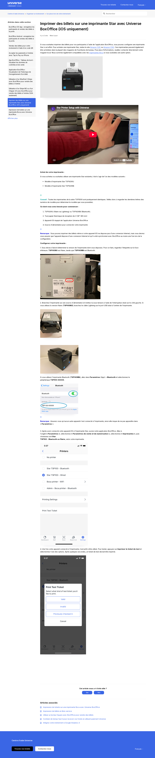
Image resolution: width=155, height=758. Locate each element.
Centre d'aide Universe (16, 14)
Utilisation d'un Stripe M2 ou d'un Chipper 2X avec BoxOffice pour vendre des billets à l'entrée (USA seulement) (21, 92)
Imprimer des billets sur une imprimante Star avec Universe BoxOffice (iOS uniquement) (20, 102)
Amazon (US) (95, 47)
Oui (87, 692)
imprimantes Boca (96, 53)
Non (99, 692)
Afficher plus (13, 118)
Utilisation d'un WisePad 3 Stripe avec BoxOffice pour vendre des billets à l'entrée (21, 81)
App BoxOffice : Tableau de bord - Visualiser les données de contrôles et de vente (21, 62)
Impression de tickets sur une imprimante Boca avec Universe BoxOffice (20, 112)
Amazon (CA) (108, 47)
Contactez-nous (127, 5)
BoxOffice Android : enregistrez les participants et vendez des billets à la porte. (21, 38)
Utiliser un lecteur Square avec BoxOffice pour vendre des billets (68, 715)
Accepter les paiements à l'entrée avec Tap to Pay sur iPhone (21, 54)
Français (141, 5)
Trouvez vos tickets (108, 5)
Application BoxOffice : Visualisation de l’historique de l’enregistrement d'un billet (20, 72)
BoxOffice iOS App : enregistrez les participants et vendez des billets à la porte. (21, 29)
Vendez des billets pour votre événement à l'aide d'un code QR (21, 47)
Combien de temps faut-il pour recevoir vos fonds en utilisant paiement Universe (74, 719)
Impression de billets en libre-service (57, 711)
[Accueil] (14, 4)
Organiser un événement (35, 14)
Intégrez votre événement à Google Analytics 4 (61, 723)
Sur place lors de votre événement (59, 14)
